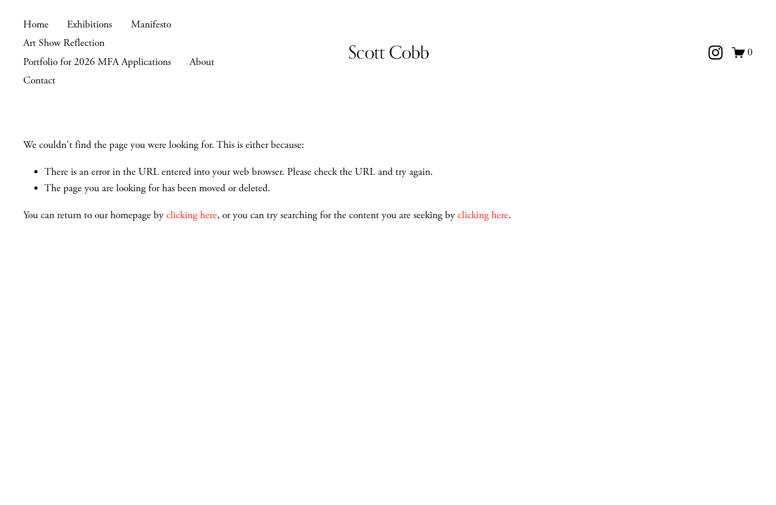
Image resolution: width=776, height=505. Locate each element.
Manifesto (151, 24)
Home (36, 24)
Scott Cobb (388, 52)
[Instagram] (715, 52)
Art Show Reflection (64, 43)
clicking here (191, 215)
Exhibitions (89, 24)
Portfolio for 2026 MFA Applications (97, 62)
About (202, 62)
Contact (39, 80)
